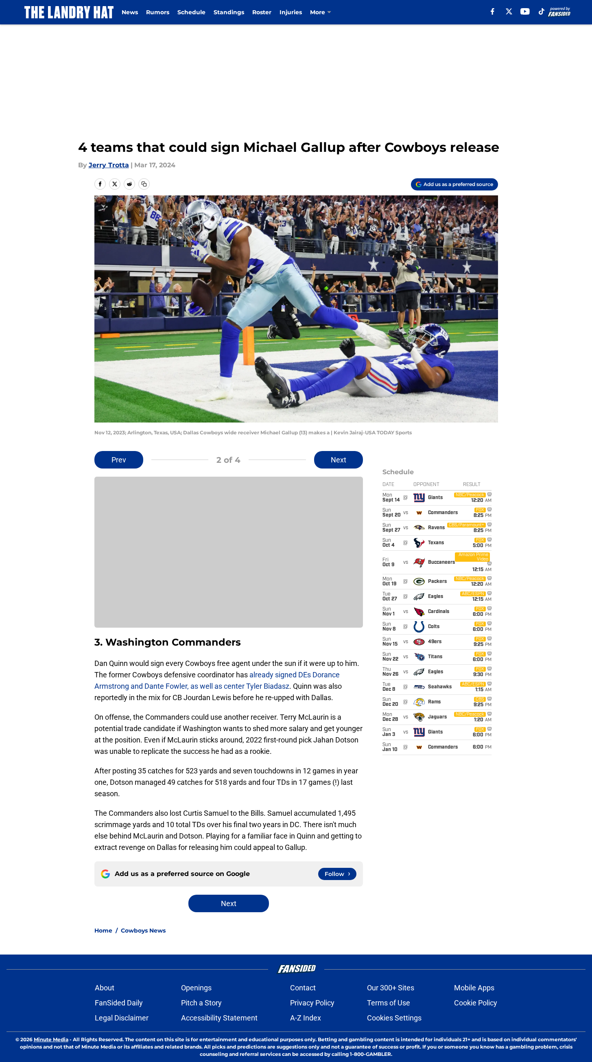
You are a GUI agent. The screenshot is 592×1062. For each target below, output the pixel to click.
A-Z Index (305, 1018)
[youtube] (525, 11)
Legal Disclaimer (122, 1018)
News (130, 12)
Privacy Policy (312, 1002)
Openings (196, 987)
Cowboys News (143, 930)
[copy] (144, 184)
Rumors (157, 12)
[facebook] (492, 11)
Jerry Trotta (109, 165)
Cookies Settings (394, 1018)
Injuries (291, 12)
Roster (261, 12)
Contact (303, 987)
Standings (229, 12)
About (104, 987)
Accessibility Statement (219, 1018)
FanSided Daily (119, 1002)
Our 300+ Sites (390, 987)
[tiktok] (541, 11)
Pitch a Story (201, 1002)
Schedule (191, 12)
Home (103, 930)
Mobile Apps (474, 987)
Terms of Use (388, 1002)
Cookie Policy (475, 1002)
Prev (118, 459)
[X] (509, 11)
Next (338, 459)
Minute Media (51, 1039)
